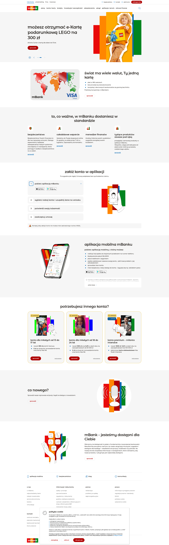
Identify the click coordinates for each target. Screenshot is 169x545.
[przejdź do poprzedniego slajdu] (34, 57)
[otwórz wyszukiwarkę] (139, 8)
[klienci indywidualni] (32, 8)
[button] (51, 8)
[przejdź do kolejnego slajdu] (45, 57)
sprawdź (31, 154)
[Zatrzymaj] (30, 57)
